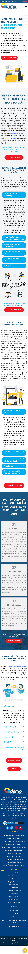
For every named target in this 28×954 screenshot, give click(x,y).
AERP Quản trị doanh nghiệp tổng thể (14, 835)
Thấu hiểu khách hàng (11, 732)
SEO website (14, 887)
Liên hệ (15, 1)
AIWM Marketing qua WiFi (14, 844)
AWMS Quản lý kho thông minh (14, 859)
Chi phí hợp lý (8, 737)
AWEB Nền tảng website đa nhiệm (14, 865)
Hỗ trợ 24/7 (8, 742)
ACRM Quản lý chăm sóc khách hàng (14, 841)
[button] (9, 58)
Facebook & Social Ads (14, 890)
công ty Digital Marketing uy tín (17, 666)
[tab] (14, 194)
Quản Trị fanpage (14, 899)
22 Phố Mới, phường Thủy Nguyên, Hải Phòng (14, 921)
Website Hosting (14, 885)
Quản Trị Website (14, 896)
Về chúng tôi (4, 1)
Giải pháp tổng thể (10, 706)
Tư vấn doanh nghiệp (14, 902)
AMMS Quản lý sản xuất (14, 853)
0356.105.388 (14, 926)
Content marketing (10, 138)
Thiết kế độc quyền (10, 727)
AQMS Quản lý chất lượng (14, 862)
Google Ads (14, 893)
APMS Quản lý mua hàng (14, 856)
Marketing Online (19, 133)
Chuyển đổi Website (14, 882)
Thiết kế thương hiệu (14, 876)
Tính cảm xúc (8, 466)
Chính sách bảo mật (20, 943)
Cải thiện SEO (8, 266)
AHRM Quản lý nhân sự (14, 838)
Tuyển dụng (10, 1)
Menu (26, 4)
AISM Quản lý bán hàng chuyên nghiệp (14, 847)
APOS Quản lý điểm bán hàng (14, 850)
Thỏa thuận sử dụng (8, 943)
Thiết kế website (14, 879)
